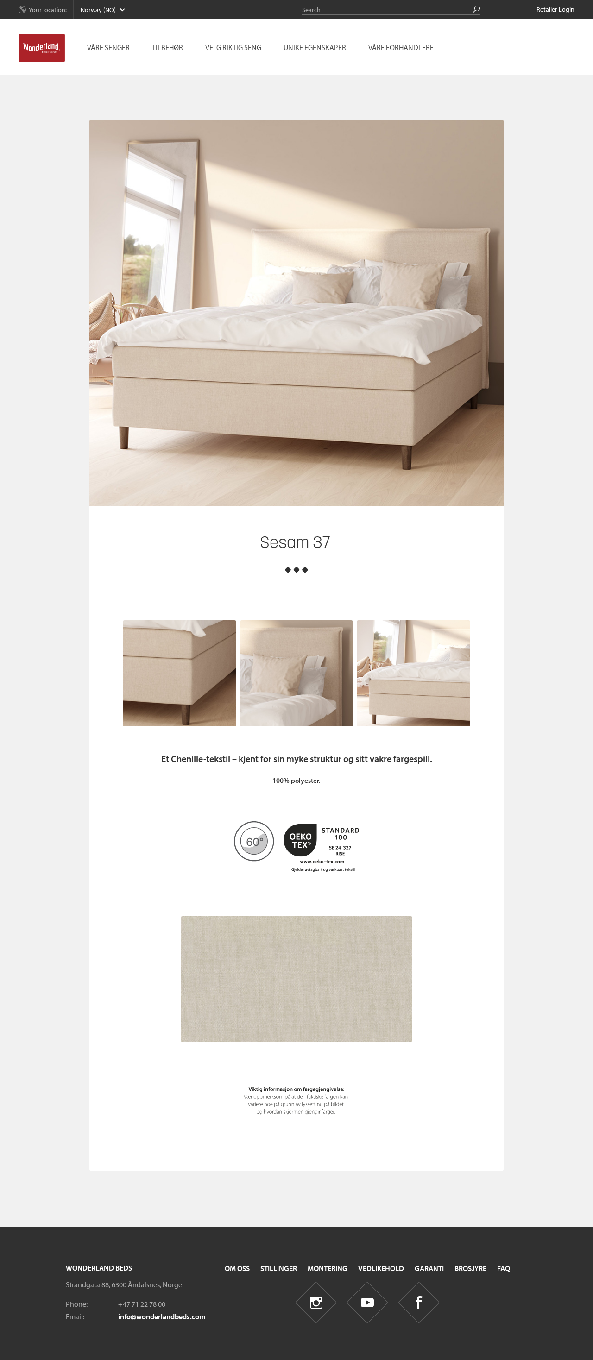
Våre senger (108, 47)
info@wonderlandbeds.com (162, 1316)
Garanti (429, 1268)
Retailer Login (555, 9)
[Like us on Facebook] (419, 1303)
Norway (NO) (98, 10)
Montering (327, 1268)
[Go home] (42, 48)
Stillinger (278, 1268)
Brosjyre (470, 1268)
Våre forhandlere (401, 47)
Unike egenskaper (315, 47)
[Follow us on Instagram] (316, 1303)
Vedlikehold (381, 1268)
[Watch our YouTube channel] (368, 1303)
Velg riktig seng (233, 47)
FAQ (503, 1268)
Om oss (237, 1268)
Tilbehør (167, 47)
